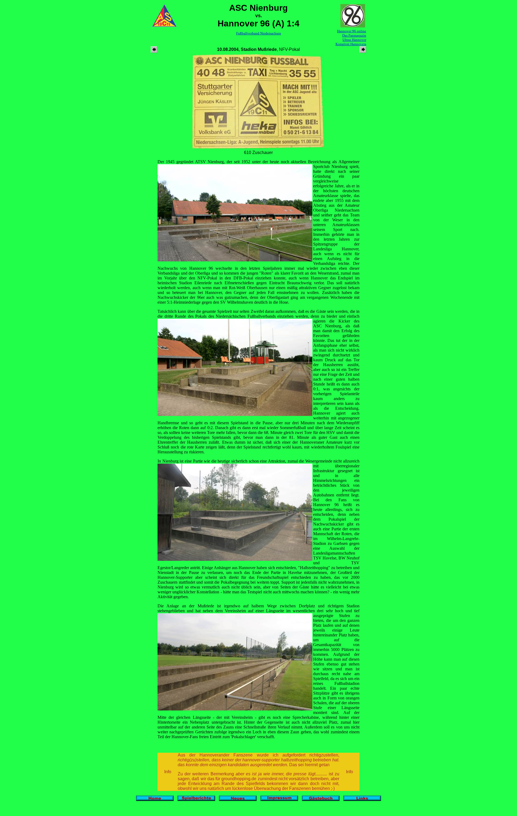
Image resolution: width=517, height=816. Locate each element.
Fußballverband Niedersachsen (258, 33)
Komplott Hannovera (351, 44)
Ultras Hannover (354, 40)
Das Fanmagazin (354, 35)
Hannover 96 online (351, 31)
